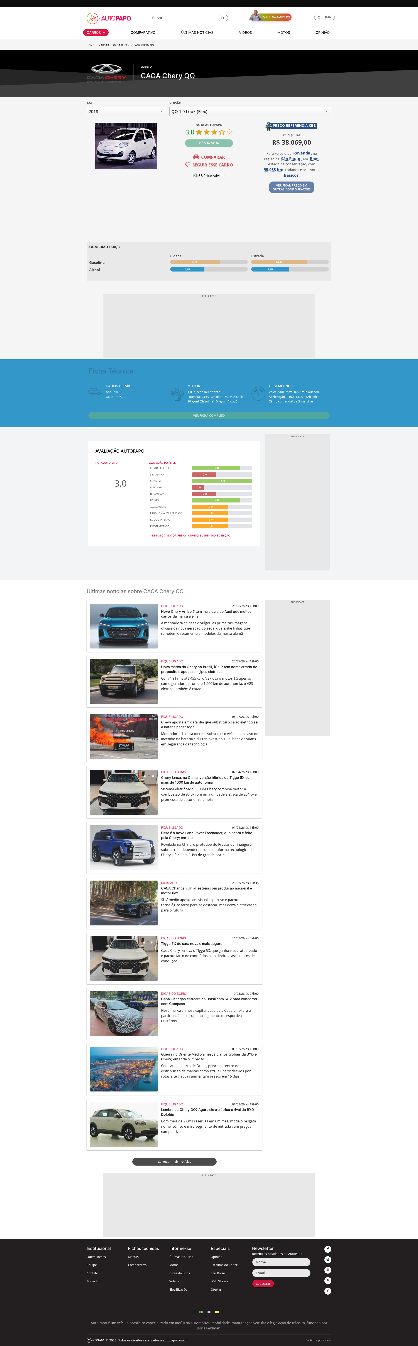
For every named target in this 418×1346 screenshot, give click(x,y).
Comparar (213, 157)
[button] (223, 18)
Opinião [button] (323, 32)
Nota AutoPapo (209, 125)
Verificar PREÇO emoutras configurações (292, 187)
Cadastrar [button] (263, 1284)
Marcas (103, 45)
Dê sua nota (209, 143)
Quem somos (96, 1257)
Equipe (92, 1265)
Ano (90, 103)
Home (90, 45)
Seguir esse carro (212, 165)
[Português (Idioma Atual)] (201, 1312)
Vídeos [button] (245, 32)
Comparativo (137, 1265)
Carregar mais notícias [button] (174, 1161)
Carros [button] (94, 32)
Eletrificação (178, 1289)
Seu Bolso (218, 1273)
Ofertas (216, 1289)
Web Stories (219, 1281)
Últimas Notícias (181, 1257)
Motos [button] (283, 32)
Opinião (216, 1257)
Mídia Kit (93, 1281)
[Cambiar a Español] (217, 1312)
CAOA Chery (121, 45)
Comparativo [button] (143, 32)
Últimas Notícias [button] (197, 32)
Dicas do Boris (179, 1273)
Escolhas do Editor (224, 1265)
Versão (175, 103)
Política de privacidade (318, 1340)
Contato (92, 1273)
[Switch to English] (209, 1312)
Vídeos (174, 1281)
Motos (173, 1265)
